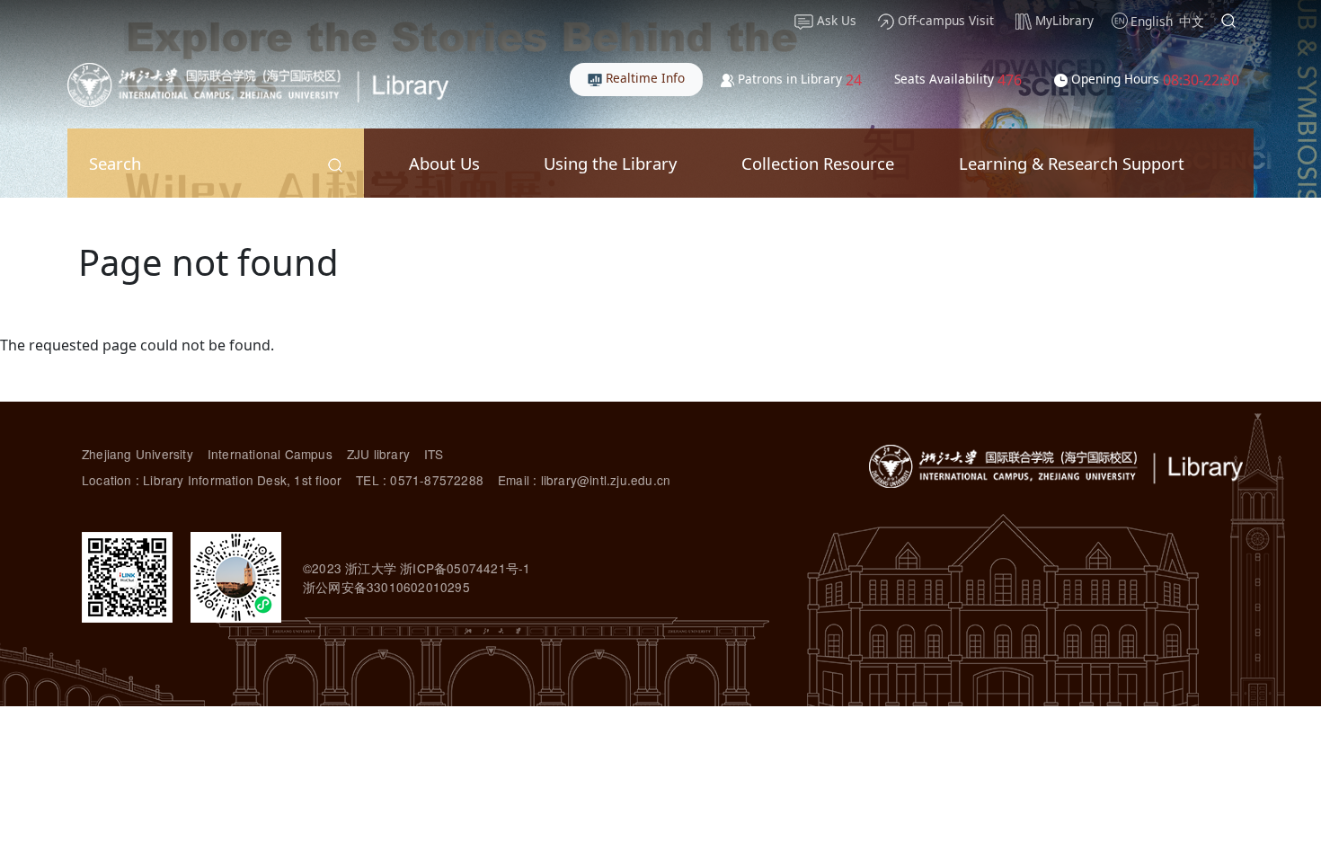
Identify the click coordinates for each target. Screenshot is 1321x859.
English (1151, 21)
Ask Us (834, 20)
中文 (1191, 21)
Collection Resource (817, 163)
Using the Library (610, 163)
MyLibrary (1063, 20)
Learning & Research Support (1071, 163)
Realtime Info (643, 77)
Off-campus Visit (944, 20)
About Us (444, 163)
